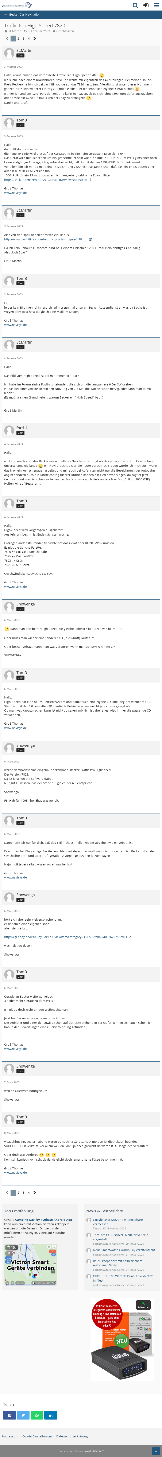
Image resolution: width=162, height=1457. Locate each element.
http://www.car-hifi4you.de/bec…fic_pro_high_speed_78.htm (46, 239)
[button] (156, 5)
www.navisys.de (15, 193)
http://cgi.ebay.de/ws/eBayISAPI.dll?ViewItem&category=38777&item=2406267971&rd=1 (65, 937)
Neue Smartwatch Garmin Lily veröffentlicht (124, 1250)
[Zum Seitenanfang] (156, 1451)
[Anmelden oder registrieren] (146, 5)
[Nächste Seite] (35, 39)
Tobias (97, 1228)
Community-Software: (81, 1451)
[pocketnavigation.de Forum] (17, 5)
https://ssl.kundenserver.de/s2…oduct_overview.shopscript (45, 180)
